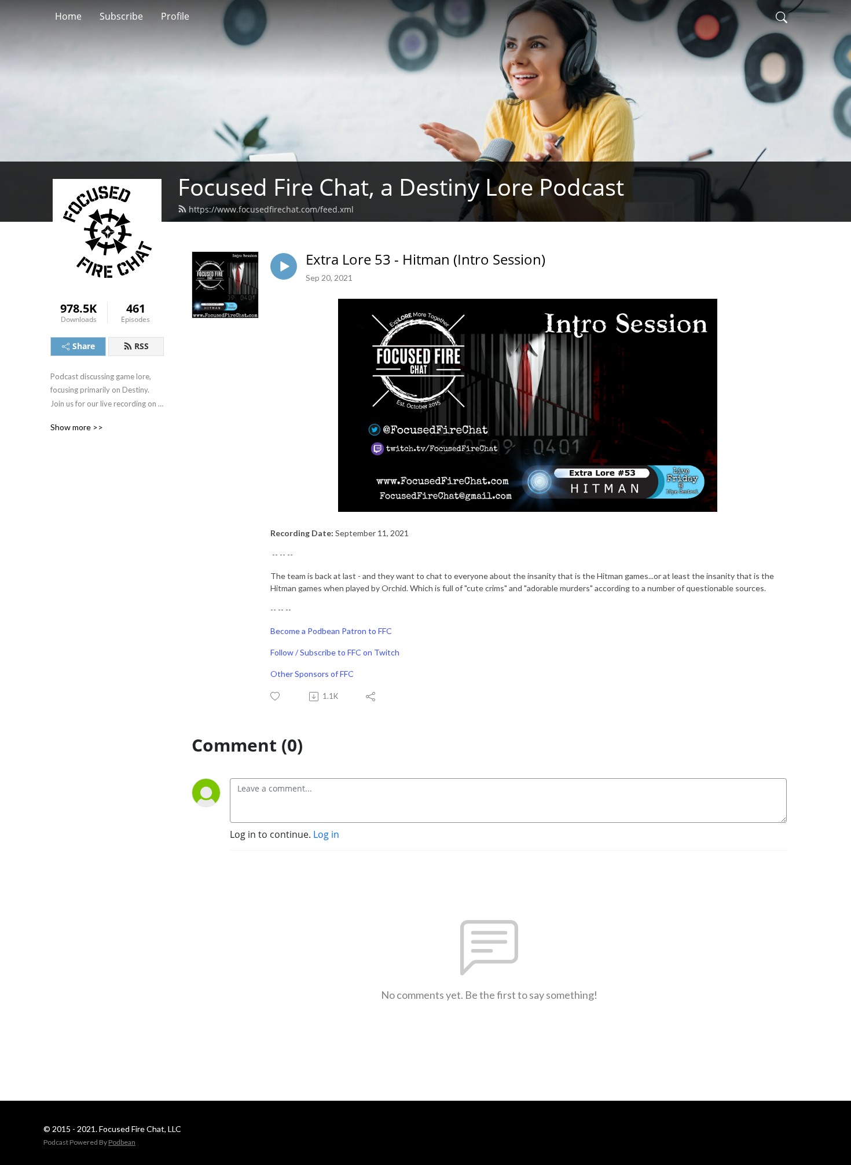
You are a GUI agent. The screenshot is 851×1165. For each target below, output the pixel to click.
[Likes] (276, 696)
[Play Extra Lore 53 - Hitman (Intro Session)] (283, 266)
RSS (141, 345)
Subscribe (121, 16)
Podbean (121, 1142)
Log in (326, 834)
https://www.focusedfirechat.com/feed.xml (271, 209)
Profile (175, 16)
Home (68, 16)
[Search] (781, 16)
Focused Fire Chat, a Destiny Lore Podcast (401, 187)
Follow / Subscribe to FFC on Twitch (334, 652)
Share (83, 345)
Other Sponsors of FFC (312, 674)
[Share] (371, 696)
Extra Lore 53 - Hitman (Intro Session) (425, 259)
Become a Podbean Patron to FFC (331, 631)
